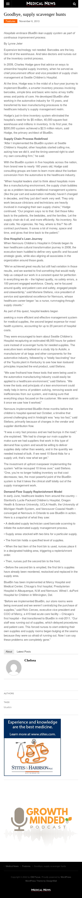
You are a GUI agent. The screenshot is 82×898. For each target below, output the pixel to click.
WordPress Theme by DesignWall (41, 880)
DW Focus (41, 4)
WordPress (66, 876)
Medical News (41, 890)
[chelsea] (13, 667)
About (9, 651)
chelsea (30, 660)
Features (10, 21)
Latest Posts (24, 651)
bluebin (8, 707)
